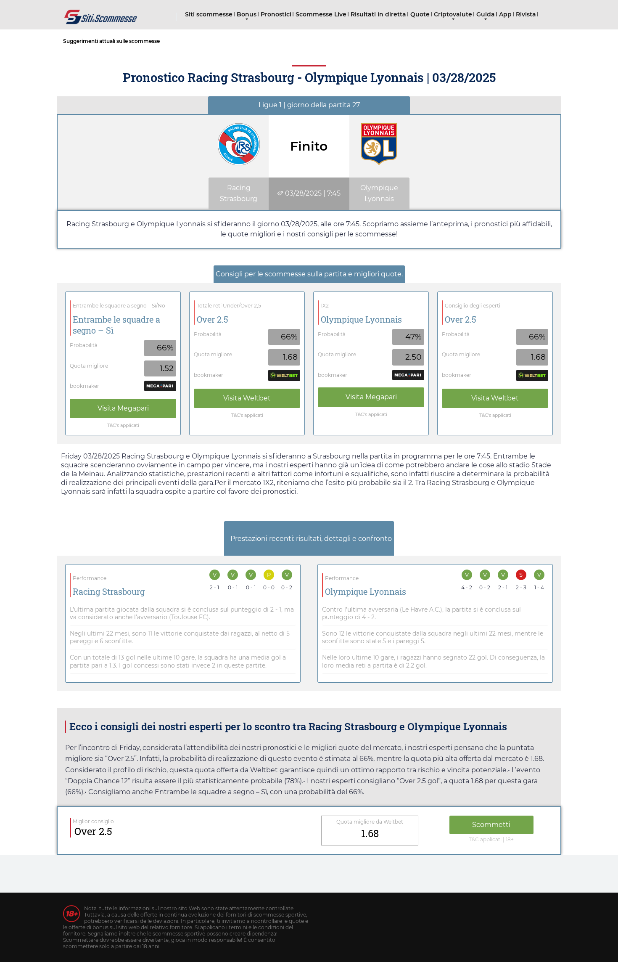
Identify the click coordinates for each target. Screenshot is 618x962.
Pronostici (276, 14)
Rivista (526, 14)
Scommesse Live (321, 14)
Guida (485, 14)
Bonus (246, 14)
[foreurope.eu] (101, 13)
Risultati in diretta (378, 14)
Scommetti (491, 825)
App (505, 14)
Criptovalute (453, 14)
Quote (420, 14)
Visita (123, 408)
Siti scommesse (208, 14)
